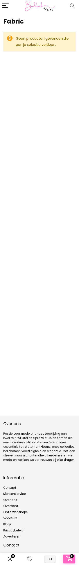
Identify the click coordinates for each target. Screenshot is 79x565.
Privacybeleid (13, 530)
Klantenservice (14, 494)
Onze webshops (15, 512)
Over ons (10, 500)
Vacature (10, 518)
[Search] (72, 6)
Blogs (7, 524)
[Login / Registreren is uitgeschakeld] (50, 559)
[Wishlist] (29, 559)
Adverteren (11, 536)
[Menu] (5, 6)
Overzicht (10, 506)
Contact (9, 487)
